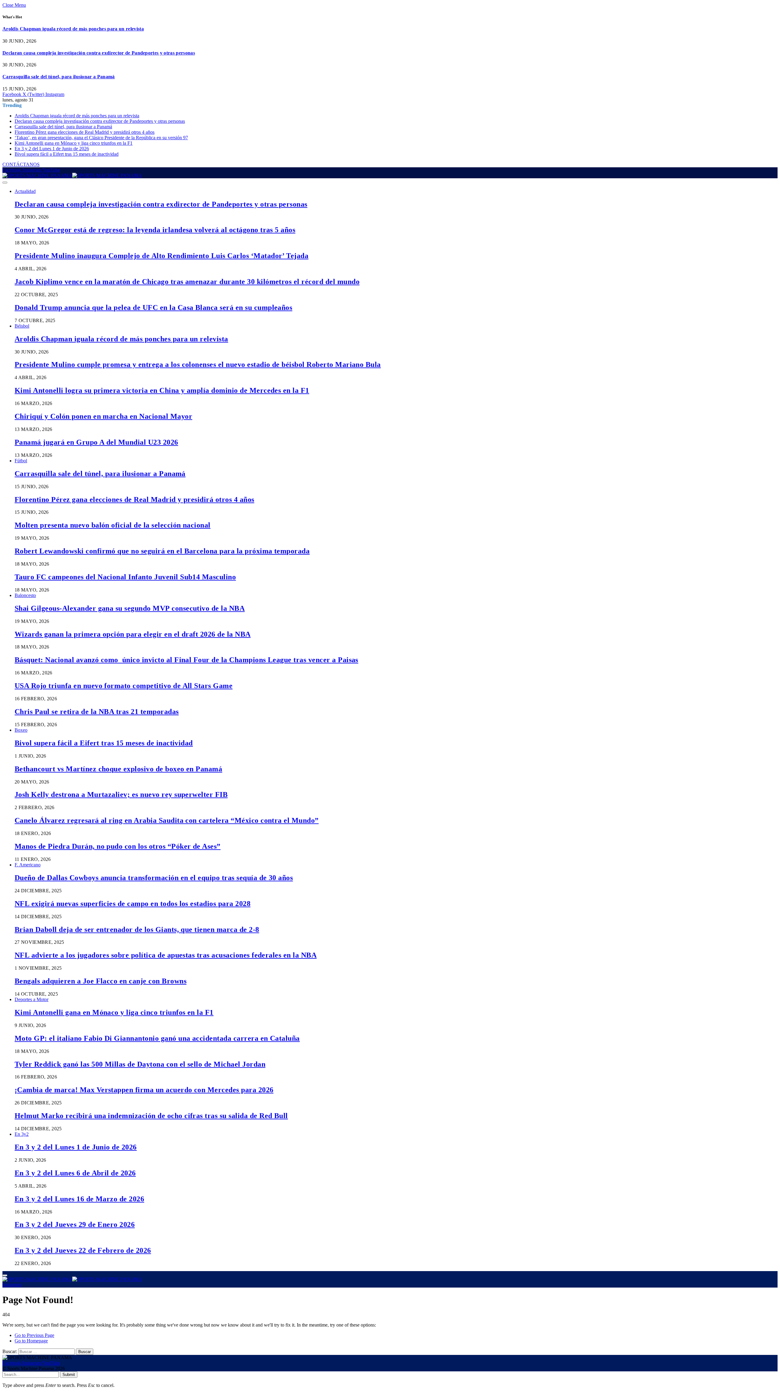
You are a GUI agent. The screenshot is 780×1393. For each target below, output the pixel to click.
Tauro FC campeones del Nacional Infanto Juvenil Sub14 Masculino (125, 577)
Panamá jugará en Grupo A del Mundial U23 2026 (96, 442)
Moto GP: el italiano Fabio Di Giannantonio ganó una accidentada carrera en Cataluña (157, 1038)
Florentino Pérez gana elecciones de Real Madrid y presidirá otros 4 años (84, 132)
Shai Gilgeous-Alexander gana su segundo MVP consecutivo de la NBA (130, 608)
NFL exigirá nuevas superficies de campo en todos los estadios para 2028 (132, 904)
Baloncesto (25, 595)
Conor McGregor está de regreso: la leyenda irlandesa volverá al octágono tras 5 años (155, 230)
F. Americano (28, 864)
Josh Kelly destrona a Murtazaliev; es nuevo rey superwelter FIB (121, 794)
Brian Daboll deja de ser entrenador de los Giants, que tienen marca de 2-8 (137, 929)
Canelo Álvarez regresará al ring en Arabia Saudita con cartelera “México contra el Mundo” (167, 820)
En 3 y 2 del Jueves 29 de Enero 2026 (75, 1224)
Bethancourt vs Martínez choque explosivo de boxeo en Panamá (118, 769)
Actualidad (25, 191)
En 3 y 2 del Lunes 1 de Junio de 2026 (52, 148)
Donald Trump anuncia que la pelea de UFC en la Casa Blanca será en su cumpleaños (153, 307)
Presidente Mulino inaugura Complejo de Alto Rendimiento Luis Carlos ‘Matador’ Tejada (161, 256)
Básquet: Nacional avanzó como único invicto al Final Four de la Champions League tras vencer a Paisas (186, 660)
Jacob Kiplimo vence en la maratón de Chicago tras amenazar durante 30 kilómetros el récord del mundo (187, 282)
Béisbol (22, 326)
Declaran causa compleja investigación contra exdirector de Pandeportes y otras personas (98, 52)
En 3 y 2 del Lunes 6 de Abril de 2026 (75, 1173)
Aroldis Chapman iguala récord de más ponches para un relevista (73, 28)
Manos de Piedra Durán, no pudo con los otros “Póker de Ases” (118, 846)
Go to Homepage (31, 1340)
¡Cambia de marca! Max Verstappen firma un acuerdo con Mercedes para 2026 (144, 1090)
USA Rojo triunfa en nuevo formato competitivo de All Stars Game (123, 686)
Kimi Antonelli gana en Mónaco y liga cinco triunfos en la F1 (74, 143)
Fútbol (21, 460)
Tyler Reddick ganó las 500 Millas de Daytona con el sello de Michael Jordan (140, 1064)
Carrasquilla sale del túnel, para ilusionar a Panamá (58, 76)
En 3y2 (22, 1134)
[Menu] (4, 182)
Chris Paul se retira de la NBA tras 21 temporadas (97, 712)
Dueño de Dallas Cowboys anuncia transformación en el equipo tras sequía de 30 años (154, 878)
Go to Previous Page (34, 1335)
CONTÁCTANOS (21, 164)
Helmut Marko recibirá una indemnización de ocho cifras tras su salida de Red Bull (151, 1116)
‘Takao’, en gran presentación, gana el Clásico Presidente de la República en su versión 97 (101, 137)
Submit (68, 1374)
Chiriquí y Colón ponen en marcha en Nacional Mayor (103, 416)
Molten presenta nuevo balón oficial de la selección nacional (113, 525)
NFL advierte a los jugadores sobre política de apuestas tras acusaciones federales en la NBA (166, 955)
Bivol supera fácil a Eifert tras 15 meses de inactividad (67, 154)
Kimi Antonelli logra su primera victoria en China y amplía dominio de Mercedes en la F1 (162, 390)
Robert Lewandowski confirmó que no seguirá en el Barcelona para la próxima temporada (162, 551)
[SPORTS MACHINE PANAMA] (72, 175)
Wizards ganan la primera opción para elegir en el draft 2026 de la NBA (133, 634)
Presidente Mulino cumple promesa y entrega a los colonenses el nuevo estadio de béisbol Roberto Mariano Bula (198, 364)
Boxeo (21, 730)
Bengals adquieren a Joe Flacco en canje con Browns (100, 981)
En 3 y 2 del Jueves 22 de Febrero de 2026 (83, 1250)
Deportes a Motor (31, 999)
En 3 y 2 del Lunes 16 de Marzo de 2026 (79, 1199)
